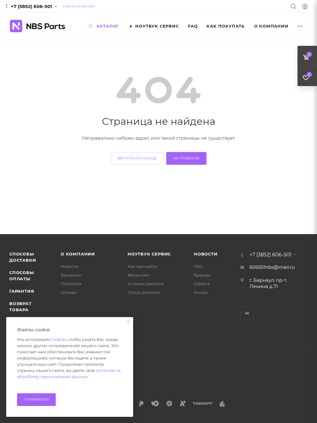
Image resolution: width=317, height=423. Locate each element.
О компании (78, 253)
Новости (69, 266)
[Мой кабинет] (305, 7)
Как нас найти (142, 266)
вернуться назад (137, 158)
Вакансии (71, 275)
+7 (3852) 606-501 (31, 6)
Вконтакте (247, 313)
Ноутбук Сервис (149, 253)
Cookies (59, 339)
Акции (201, 292)
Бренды (202, 275)
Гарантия (21, 291)
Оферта (202, 283)
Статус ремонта (144, 292)
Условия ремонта (146, 283)
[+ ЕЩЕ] (300, 26)
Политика (71, 283)
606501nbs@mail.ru (272, 267)
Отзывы (69, 292)
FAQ (198, 266)
